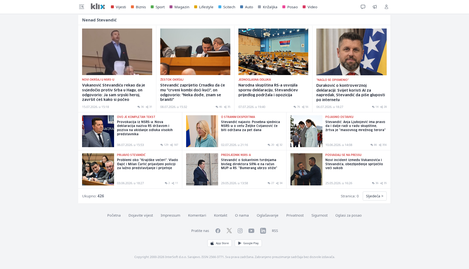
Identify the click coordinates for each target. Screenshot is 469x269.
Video (312, 6)
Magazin (181, 6)
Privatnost (295, 215)
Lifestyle (206, 6)
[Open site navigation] (81, 6)
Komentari (197, 215)
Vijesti (121, 6)
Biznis (141, 6)
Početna (114, 215)
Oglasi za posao (348, 215)
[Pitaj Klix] (363, 6)
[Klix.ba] (98, 6)
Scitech (229, 6)
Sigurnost (319, 215)
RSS (275, 230)
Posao (292, 6)
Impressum (170, 215)
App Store (222, 243)
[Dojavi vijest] (374, 6)
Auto (249, 6)
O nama (242, 215)
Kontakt (220, 215)
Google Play (251, 243)
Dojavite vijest (140, 215)
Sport (160, 6)
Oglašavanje (267, 215)
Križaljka (270, 6)
